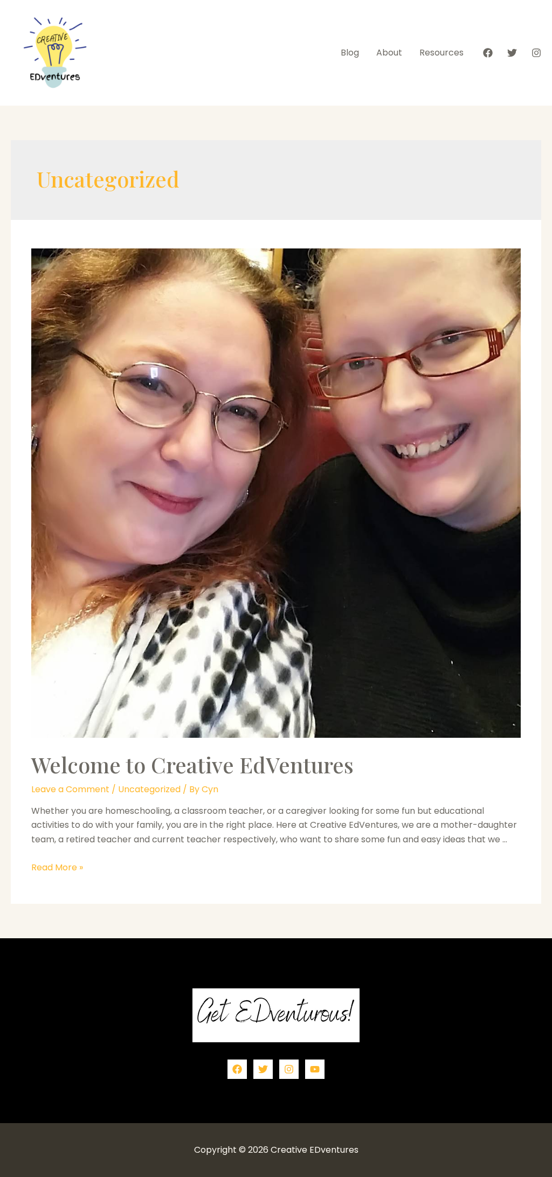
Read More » (57, 867)
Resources (441, 52)
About (389, 52)
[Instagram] (536, 53)
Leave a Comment (70, 789)
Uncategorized (149, 789)
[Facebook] (488, 53)
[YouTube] (315, 1069)
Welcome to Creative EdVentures (192, 764)
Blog (350, 52)
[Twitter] (512, 53)
